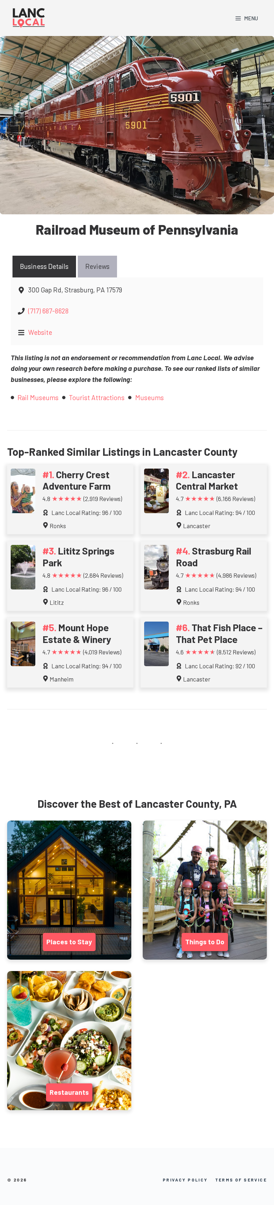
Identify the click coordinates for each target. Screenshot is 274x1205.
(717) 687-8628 (48, 311)
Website (40, 332)
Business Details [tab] (44, 266)
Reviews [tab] (97, 266)
